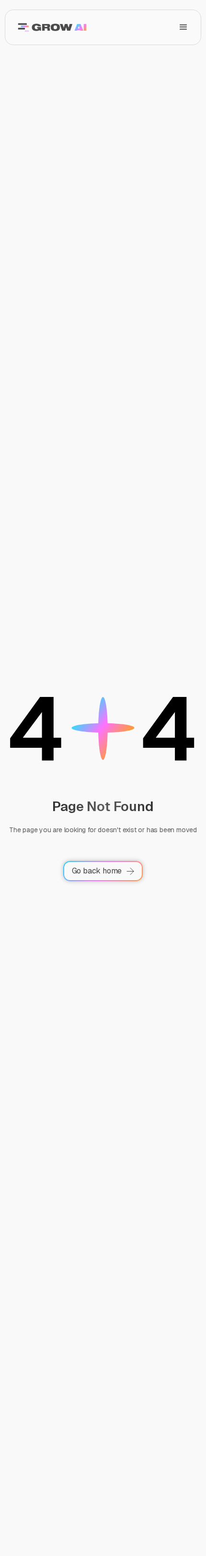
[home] (50, 27)
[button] (183, 27)
